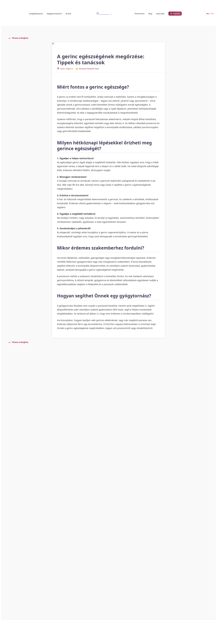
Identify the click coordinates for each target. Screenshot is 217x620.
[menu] (50, 13)
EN (212, 13)
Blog (150, 13)
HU (207, 13)
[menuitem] (36, 14)
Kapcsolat (160, 13)
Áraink (68, 13)
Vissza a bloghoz (20, 38)
